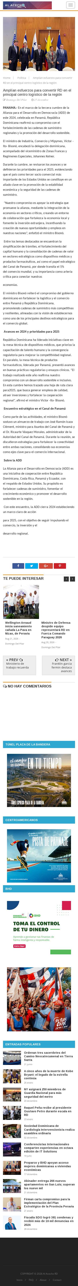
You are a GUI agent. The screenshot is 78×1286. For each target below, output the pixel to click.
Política (22, 78)
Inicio (19, 1280)
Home (7, 78)
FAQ (31, 1280)
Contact (57, 1280)
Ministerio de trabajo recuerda (17, 665)
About (43, 1280)
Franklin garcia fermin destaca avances (62, 667)
